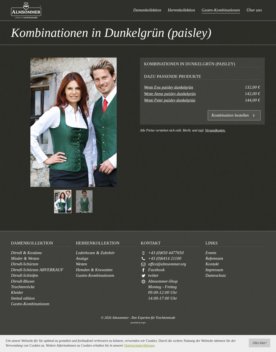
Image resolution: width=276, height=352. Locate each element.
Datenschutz (215, 275)
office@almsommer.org (167, 264)
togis (143, 322)
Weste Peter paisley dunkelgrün (169, 100)
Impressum (214, 270)
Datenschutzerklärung (139, 345)
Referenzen (214, 258)
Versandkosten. (215, 130)
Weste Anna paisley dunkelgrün (170, 93)
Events (210, 252)
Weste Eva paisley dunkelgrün (168, 87)
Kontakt (212, 264)
